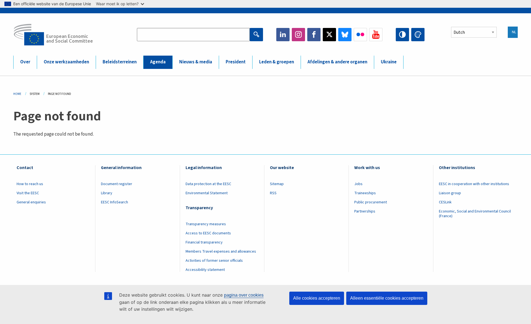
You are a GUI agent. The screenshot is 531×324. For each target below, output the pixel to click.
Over (25, 62)
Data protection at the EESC (208, 184)
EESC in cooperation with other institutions (474, 184)
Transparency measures (206, 224)
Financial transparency (204, 242)
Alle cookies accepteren (316, 298)
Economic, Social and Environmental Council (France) (475, 214)
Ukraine (389, 62)
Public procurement (370, 202)
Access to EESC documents (208, 233)
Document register (116, 184)
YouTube (375, 34)
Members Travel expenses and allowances (221, 251)
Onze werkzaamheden (66, 62)
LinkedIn (283, 34)
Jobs (358, 184)
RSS (273, 193)
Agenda (158, 62)
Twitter (329, 34)
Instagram (298, 34)
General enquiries (31, 202)
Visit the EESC (28, 193)
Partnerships (364, 211)
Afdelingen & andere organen (337, 62)
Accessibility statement (205, 270)
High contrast (402, 34)
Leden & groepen (276, 62)
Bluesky (345, 34)
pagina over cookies (244, 295)
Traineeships (365, 193)
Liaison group (450, 193)
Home (17, 94)
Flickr (360, 34)
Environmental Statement (207, 193)
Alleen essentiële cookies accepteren (386, 298)
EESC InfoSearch (114, 202)
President (236, 62)
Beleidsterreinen (120, 62)
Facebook (314, 34)
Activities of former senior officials (214, 260)
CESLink (445, 202)
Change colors (418, 34)
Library (106, 193)
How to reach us (30, 184)
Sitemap (277, 184)
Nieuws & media (195, 62)
